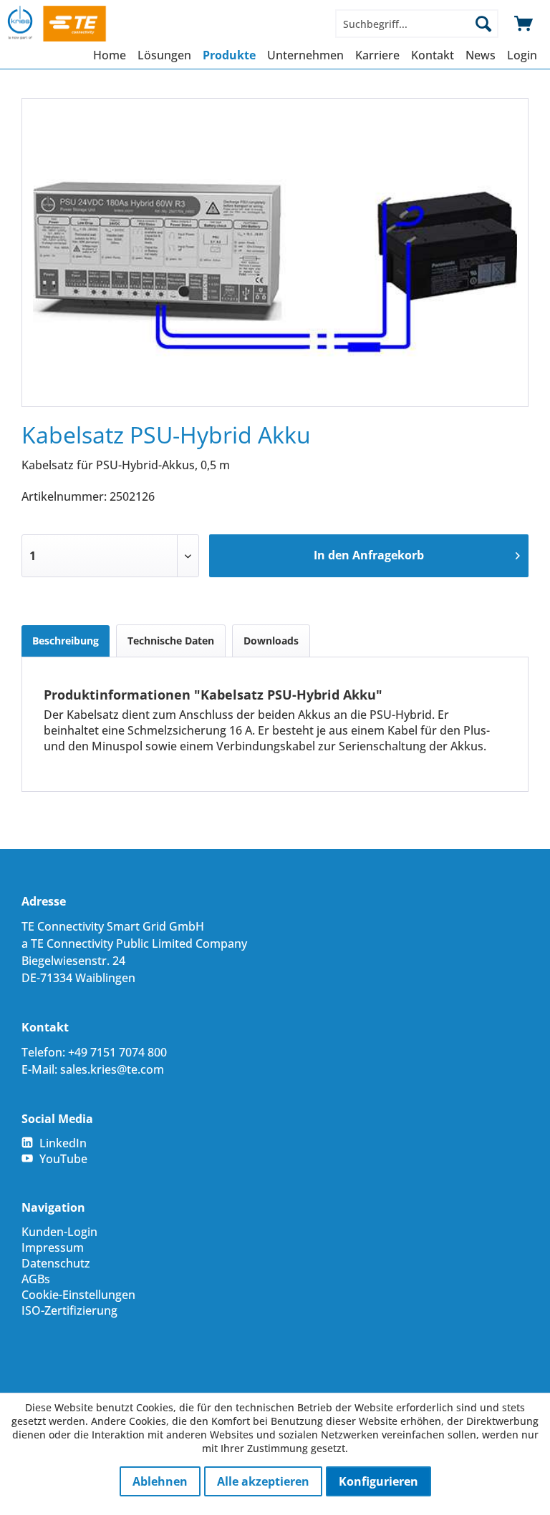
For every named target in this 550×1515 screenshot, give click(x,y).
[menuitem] (416, 23)
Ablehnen (160, 1481)
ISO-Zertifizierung (69, 1310)
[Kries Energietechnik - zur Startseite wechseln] (70, 23)
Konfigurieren (378, 1481)
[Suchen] (483, 23)
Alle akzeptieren (263, 1481)
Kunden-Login (59, 1232)
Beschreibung (65, 640)
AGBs (35, 1279)
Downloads (271, 640)
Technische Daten (170, 640)
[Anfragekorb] (524, 23)
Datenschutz (55, 1263)
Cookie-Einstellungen (78, 1295)
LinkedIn (63, 1143)
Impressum (52, 1247)
